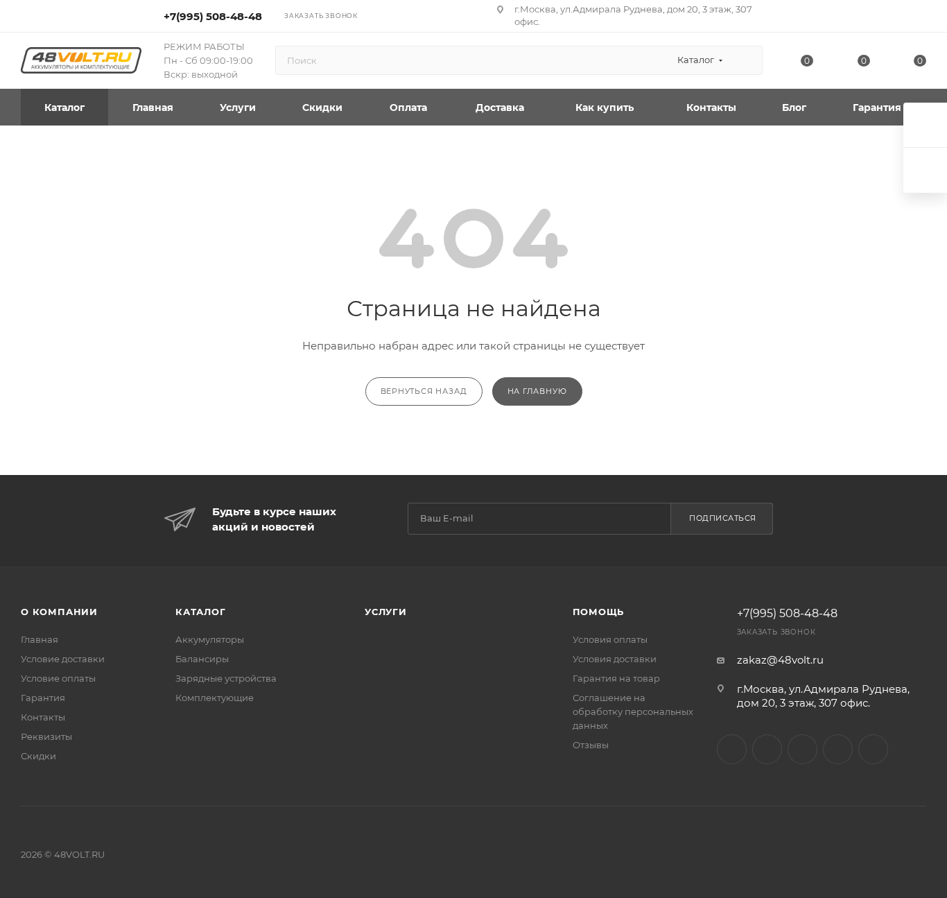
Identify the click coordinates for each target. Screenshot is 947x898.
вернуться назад (424, 391)
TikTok (873, 749)
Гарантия (43, 697)
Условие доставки (63, 658)
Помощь (599, 611)
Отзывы (591, 744)
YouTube (802, 749)
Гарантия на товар (616, 678)
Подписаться (722, 518)
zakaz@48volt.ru (780, 659)
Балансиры (202, 658)
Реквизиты (46, 736)
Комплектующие (214, 697)
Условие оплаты (58, 678)
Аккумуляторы (209, 639)
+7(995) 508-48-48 (213, 16)
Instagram (732, 749)
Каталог (200, 611)
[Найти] (746, 60)
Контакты (43, 717)
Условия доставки (615, 658)
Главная (39, 639)
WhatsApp (838, 749)
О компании (59, 611)
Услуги (386, 611)
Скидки (38, 755)
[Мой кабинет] (920, 18)
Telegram (767, 749)
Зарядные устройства (226, 678)
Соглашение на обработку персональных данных (633, 711)
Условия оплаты (610, 639)
